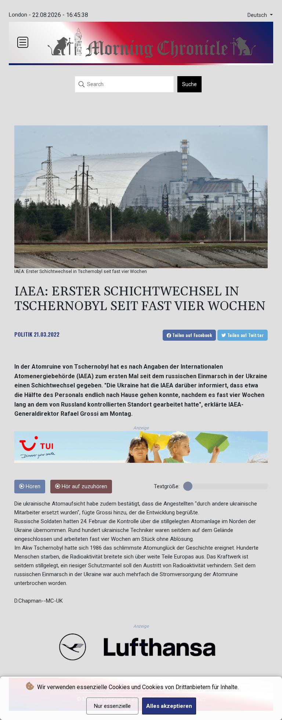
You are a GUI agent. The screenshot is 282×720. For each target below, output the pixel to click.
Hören (32, 486)
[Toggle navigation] (22, 42)
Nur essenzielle (112, 706)
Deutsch (257, 15)
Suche (189, 84)
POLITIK (23, 334)
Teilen (191, 335)
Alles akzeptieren (169, 706)
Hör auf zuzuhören (83, 486)
